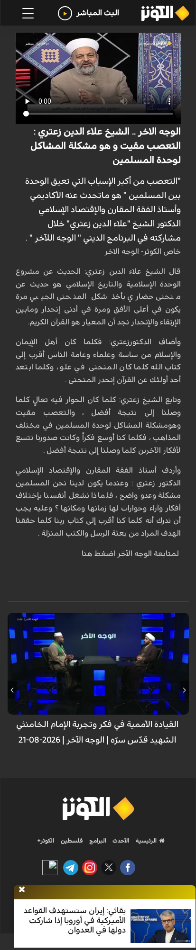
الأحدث (120, 840)
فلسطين (72, 840)
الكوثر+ (45, 840)
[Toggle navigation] (28, 13)
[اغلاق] (22, 890)
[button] (184, 690)
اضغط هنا (97, 553)
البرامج (97, 840)
